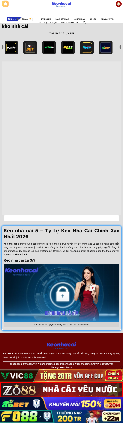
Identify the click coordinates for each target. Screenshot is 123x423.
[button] (84, 22)
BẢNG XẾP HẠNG (62, 19)
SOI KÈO (93, 19)
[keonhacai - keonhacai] (61, 4)
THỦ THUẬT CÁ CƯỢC (48, 23)
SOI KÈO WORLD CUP (69, 23)
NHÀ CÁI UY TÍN (107, 19)
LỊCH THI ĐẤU (79, 19)
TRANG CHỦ (46, 19)
